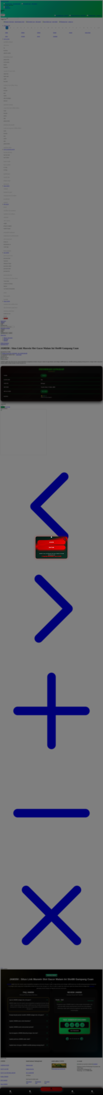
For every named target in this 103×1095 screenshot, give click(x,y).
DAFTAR (51, 547)
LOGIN (51, 542)
